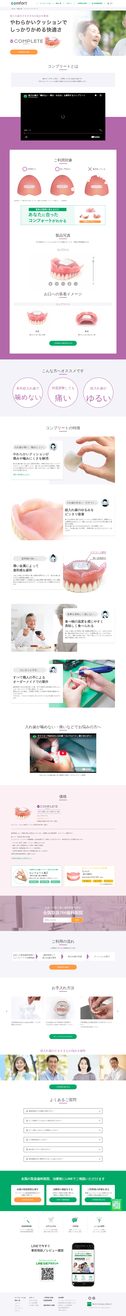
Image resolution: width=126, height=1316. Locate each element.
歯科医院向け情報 (49, 1305)
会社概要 (61, 1297)
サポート (69, 3)
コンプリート (19, 1308)
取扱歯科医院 (98, 3)
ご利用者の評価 (82, 3)
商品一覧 (58, 3)
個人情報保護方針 (63, 1307)
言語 (111, 3)
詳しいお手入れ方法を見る (63, 1036)
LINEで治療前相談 (63, 1200)
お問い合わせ (62, 1310)
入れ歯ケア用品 (34, 1305)
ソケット (17, 1303)
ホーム (13, 8)
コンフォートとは (45, 3)
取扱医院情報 (48, 1300)
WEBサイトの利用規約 (65, 1305)
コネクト (17, 1306)
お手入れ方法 (33, 1300)
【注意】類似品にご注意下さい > (21, 858)
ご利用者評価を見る (63, 1087)
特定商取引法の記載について (67, 1303)
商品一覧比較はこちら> (21, 474)
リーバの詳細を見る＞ (106, 884)
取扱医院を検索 (23, 52)
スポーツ (17, 1310)
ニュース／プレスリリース (66, 1300)
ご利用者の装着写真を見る (63, 343)
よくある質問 (33, 1303)
